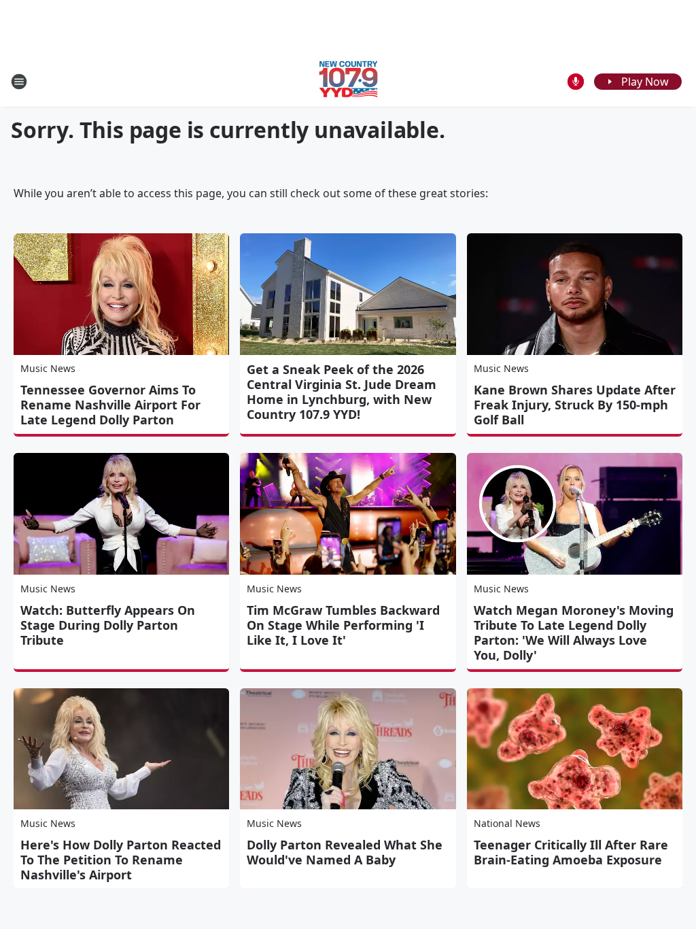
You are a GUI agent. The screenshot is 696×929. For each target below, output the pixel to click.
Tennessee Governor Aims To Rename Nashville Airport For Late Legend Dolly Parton (110, 404)
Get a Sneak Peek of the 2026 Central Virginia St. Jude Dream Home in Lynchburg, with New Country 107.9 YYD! (341, 392)
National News (507, 823)
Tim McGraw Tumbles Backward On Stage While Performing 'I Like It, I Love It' (343, 625)
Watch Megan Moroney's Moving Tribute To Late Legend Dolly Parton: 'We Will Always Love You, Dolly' (574, 632)
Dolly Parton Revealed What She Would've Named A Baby (344, 852)
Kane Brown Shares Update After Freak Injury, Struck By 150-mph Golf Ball (575, 404)
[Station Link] (348, 81)
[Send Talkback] (576, 81)
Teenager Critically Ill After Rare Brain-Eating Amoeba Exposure (571, 852)
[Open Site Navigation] (19, 81)
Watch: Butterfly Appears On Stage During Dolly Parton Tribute (107, 625)
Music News (47, 368)
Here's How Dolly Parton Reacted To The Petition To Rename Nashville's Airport (120, 859)
